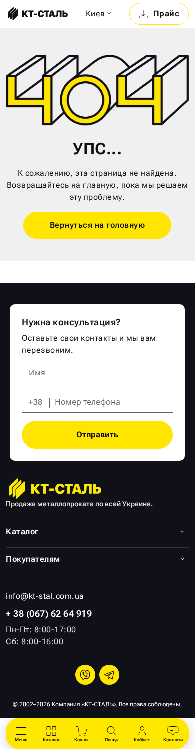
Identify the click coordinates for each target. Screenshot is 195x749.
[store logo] (37, 13)
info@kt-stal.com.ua (45, 596)
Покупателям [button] (33, 559)
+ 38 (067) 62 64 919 (49, 613)
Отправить (97, 434)
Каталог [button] (22, 531)
